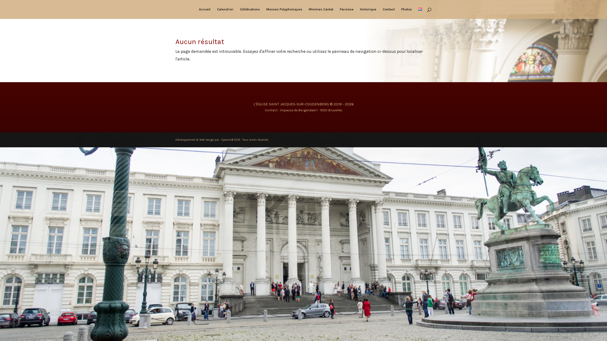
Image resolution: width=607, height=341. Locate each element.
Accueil (205, 9)
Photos (406, 9)
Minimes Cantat (321, 9)
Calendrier (225, 9)
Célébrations (250, 9)
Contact (389, 9)
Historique (368, 9)
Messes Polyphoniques (284, 9)
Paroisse (347, 9)
